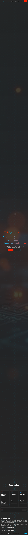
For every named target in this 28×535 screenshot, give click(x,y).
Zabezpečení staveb (22, 1)
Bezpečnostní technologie (12, 1)
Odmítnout (22, 533)
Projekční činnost (19, 1)
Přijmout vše (25, 533)
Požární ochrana (16, 1)
